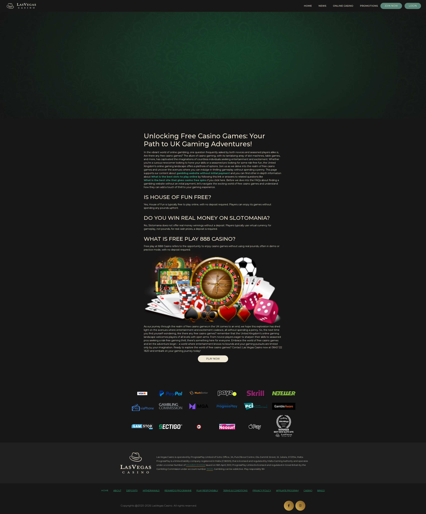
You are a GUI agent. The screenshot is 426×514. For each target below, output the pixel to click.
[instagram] (300, 506)
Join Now (391, 5)
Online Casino (343, 5)
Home (308, 5)
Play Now (213, 358)
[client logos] (142, 393)
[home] (135, 463)
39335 (210, 469)
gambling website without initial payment (203, 173)
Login (413, 5)
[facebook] (289, 506)
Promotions (369, 5)
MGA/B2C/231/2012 (195, 465)
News (322, 5)
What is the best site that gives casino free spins (175, 180)
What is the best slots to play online (174, 176)
